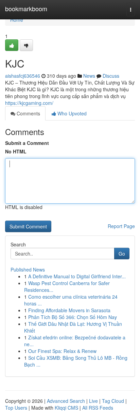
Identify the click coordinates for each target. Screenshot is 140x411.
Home (16, 19)
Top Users (16, 407)
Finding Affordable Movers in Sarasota (69, 310)
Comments (27, 113)
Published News (28, 269)
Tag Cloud (113, 400)
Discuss (111, 75)
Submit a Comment (27, 142)
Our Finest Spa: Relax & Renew (62, 351)
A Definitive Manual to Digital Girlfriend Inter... (77, 276)
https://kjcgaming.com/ (29, 102)
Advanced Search (66, 400)
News (89, 75)
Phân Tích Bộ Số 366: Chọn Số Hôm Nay (72, 317)
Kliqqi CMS (66, 407)
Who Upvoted (71, 113)
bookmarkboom (26, 8)
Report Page (121, 226)
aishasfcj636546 (22, 75)
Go (122, 253)
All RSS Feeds (97, 407)
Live (93, 400)
